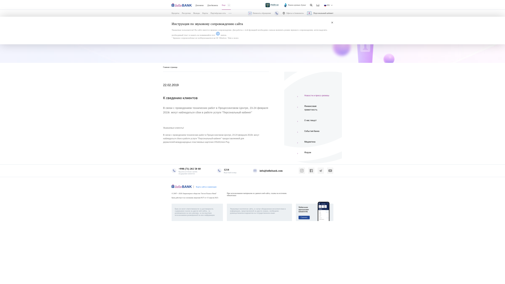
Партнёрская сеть (218, 13)
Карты (205, 13)
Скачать (304, 217)
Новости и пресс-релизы (316, 95)
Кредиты (175, 13)
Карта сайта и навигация (206, 187)
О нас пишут (310, 120)
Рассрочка (186, 13)
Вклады (196, 13)
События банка (311, 131)
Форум (307, 152)
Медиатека (309, 142)
